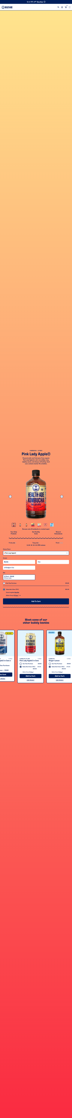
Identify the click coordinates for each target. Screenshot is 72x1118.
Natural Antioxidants (58, 533)
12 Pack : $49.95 (9, 577)
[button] (58, 7)
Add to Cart (30, 676)
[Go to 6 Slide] (45, 525)
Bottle (6, 562)
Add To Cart (36, 601)
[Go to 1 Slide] (14, 525)
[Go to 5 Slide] (39, 525)
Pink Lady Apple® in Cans (29, 661)
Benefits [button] (17, 592)
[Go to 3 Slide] (26, 525)
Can (39, 562)
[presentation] (31, 643)
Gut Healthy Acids (36, 533)
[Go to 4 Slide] (33, 525)
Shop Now (40, 2)
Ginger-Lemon (54, 661)
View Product (30, 680)
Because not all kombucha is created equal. (36, 529)
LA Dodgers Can (9, 567)
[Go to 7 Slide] (52, 525)
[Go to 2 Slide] (20, 525)
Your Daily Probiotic (13, 533)
